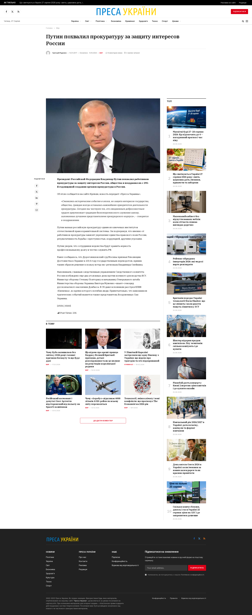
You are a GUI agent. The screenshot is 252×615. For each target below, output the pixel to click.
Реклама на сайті (228, 3)
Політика (100, 21)
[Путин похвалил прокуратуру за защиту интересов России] (103, 135)
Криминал (128, 364)
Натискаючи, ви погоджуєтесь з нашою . (175, 575)
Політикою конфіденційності (192, 575)
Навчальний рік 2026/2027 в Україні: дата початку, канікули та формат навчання (188, 426)
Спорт (165, 21)
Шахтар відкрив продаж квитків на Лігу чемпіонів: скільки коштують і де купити (188, 344)
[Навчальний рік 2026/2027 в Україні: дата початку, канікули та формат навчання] (186, 408)
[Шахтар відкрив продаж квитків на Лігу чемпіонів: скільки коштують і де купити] (186, 326)
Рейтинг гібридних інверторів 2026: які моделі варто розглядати (188, 261)
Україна (75, 21)
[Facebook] (36, 185)
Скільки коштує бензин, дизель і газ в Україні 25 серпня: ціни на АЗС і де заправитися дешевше (186, 511)
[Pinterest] (36, 203)
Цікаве (175, 21)
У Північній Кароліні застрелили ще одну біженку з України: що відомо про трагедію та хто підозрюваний (141, 356)
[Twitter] (36, 191)
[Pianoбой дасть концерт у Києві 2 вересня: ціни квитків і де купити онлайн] (186, 368)
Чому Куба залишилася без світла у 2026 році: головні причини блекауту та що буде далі (63, 356)
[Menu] (247, 21)
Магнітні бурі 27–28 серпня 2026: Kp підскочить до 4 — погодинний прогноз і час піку (188, 136)
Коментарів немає (115, 53)
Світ (87, 21)
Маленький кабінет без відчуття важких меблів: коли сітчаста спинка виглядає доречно (187, 220)
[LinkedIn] (36, 197)
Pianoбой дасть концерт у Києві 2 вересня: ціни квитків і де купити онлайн (189, 385)
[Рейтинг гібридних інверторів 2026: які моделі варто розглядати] (186, 244)
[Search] (243, 21)
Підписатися (239, 11)
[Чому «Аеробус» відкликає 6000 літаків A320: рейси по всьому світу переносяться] (103, 385)
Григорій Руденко (59, 53)
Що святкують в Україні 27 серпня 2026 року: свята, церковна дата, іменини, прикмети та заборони (52, 3)
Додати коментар (103, 421)
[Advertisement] (126, 74)
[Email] (36, 209)
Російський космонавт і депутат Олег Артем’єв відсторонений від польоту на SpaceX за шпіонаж (63, 402)
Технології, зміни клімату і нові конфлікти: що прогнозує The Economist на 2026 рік (141, 401)
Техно (155, 21)
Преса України (80, 601)
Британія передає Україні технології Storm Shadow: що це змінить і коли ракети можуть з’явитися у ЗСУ (189, 302)
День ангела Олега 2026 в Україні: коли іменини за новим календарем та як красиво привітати (187, 468)
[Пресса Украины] (126, 11)
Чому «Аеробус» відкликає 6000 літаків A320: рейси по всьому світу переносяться (102, 401)
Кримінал (130, 21)
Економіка (116, 21)
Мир (101, 53)
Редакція (242, 3)
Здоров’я (143, 21)
